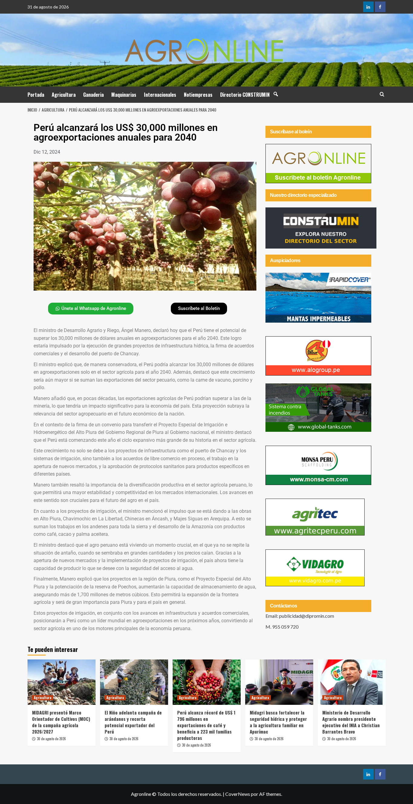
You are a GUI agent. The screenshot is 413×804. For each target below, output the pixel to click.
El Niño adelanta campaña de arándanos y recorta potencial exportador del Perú (133, 722)
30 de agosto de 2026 (51, 738)
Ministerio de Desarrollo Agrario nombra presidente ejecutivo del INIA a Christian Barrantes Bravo (351, 722)
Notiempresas (198, 94)
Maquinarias (123, 94)
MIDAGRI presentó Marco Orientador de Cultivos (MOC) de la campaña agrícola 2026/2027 (61, 722)
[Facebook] (380, 7)
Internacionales (160, 94)
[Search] (382, 94)
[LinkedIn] (368, 7)
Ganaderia (93, 94)
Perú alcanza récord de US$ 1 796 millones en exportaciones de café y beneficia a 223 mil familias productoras (206, 725)
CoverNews (237, 794)
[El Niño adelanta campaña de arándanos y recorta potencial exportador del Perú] (134, 682)
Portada (36, 94)
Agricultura (64, 94)
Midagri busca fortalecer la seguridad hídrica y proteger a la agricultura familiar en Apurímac (278, 722)
